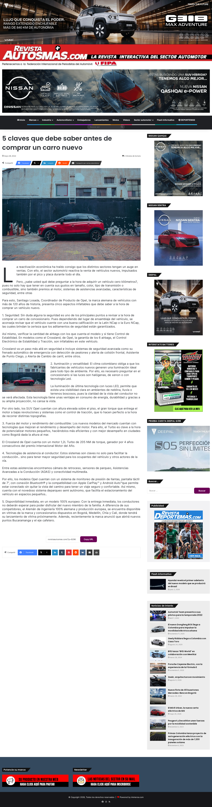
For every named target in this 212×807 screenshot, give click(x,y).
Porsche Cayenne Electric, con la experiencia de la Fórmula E (185, 666)
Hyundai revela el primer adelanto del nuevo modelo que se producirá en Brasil (186, 583)
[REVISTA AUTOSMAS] (106, 55)
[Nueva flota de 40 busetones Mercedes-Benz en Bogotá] (158, 696)
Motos (116, 120)
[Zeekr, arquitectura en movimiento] (158, 681)
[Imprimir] (96, 552)
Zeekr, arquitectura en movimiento (186, 677)
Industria (46, 120)
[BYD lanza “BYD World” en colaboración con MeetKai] (158, 655)
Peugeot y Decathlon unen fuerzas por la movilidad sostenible (186, 722)
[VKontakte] (83, 552)
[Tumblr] (62, 552)
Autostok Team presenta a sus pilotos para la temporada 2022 (185, 613)
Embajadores (84, 120)
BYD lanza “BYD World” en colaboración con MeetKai (182, 653)
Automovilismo (64, 120)
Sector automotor (142, 120)
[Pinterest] (69, 552)
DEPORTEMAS (187, 120)
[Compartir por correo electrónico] (89, 552)
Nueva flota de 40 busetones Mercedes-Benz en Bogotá (183, 691)
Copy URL (88, 539)
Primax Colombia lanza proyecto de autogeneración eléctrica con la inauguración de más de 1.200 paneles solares (187, 738)
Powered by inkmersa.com (131, 797)
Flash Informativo (165, 120)
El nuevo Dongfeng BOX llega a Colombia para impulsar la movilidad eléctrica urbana (184, 627)
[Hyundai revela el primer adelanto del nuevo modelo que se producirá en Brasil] (158, 584)
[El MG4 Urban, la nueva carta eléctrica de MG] (158, 711)
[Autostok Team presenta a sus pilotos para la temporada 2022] (158, 616)
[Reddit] (76, 552)
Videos (126, 120)
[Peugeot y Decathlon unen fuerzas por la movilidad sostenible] (158, 724)
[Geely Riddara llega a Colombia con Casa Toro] (158, 642)
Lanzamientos (102, 120)
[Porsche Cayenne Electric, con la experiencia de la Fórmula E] (158, 668)
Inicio (22, 120)
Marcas (32, 120)
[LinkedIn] (55, 552)
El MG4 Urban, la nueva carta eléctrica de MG (183, 709)
